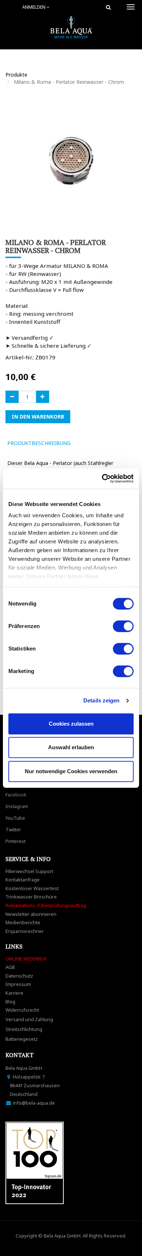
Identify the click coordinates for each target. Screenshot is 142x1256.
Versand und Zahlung (29, 1019)
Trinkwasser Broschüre (31, 896)
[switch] (123, 626)
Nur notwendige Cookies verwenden (71, 771)
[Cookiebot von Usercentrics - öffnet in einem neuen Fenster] (102, 478)
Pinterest (15, 841)
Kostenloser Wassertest (32, 888)
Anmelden (34, 7)
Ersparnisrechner (24, 931)
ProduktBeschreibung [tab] (39, 443)
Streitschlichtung (23, 1029)
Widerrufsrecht (22, 1010)
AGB (10, 967)
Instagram (16, 806)
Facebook (16, 794)
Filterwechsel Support (29, 871)
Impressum (18, 984)
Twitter (13, 829)
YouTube (15, 818)
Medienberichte (22, 922)
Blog (10, 1001)
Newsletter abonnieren (30, 914)
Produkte (16, 74)
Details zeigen (101, 700)
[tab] (86, 443)
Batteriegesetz (21, 1039)
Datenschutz (19, 975)
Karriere (14, 993)
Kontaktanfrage (22, 879)
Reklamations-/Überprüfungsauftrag (45, 905)
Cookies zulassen (71, 724)
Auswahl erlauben (71, 747)
